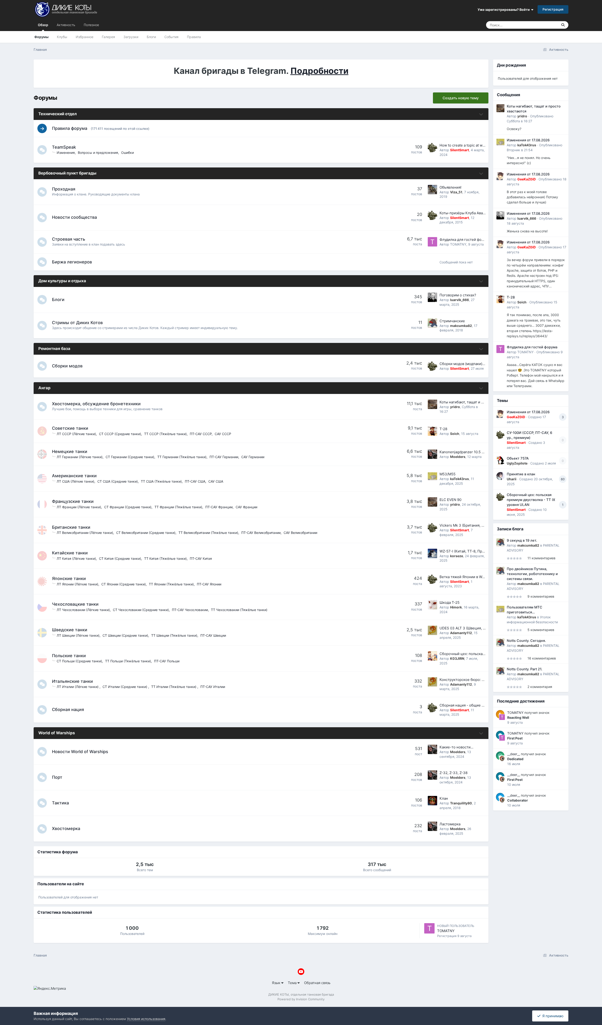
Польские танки (69, 655)
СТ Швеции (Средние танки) (125, 635)
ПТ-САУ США (195, 481)
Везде (547, 25)
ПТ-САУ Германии (224, 457)
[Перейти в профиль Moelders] (432, 454)
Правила (194, 37)
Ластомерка (450, 824)
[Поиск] (563, 25)
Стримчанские (452, 321)
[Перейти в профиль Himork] (432, 604)
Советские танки (70, 428)
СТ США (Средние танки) (117, 481)
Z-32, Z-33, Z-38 (453, 773)
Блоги (151, 37)
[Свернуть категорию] (481, 114)
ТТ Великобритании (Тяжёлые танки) (208, 533)
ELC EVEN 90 (450, 499)
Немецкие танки (69, 451)
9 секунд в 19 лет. (522, 540)
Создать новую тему (461, 98)
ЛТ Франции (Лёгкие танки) (79, 507)
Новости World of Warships (80, 751)
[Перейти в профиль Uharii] (500, 476)
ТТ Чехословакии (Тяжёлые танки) (239, 610)
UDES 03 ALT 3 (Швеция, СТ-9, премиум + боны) (481, 628)
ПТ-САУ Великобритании (261, 533)
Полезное (91, 25)
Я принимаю (551, 1016)
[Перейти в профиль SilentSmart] (432, 147)
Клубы (62, 37)
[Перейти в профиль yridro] (432, 404)
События (171, 37)
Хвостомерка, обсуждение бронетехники (96, 403)
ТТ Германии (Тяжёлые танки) (181, 457)
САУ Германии (252, 457)
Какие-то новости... (456, 747)
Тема (292, 983)
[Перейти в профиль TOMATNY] (432, 241)
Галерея (108, 37)
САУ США (215, 481)
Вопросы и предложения (98, 153)
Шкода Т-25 (449, 602)
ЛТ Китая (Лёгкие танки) (76, 558)
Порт (57, 777)
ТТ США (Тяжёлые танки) (161, 481)
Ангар (44, 387)
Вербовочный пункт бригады (67, 173)
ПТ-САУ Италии (212, 687)
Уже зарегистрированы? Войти (504, 10)
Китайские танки (70, 552)
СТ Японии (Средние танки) (123, 584)
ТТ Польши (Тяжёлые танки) (128, 661)
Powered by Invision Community (301, 999)
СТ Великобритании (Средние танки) (145, 533)
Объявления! (450, 187)
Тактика (60, 802)
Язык (276, 983)
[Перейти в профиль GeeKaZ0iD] (500, 176)
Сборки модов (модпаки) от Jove (468, 364)
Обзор (43, 25)
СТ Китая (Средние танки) (120, 558)
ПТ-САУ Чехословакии (190, 610)
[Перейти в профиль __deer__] (502, 758)
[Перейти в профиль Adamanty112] (432, 630)
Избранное (84, 37)
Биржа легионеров (72, 261)
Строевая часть (68, 239)
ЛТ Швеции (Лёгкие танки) (78, 635)
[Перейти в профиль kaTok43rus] (432, 476)
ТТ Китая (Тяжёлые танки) (165, 558)
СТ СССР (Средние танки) (120, 434)
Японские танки (69, 578)
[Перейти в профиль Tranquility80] (432, 800)
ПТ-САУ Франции (219, 507)
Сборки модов (67, 365)
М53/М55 (447, 474)
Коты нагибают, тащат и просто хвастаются (477, 402)
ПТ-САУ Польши (166, 661)
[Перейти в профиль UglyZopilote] (500, 460)
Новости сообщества (74, 217)
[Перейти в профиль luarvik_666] (432, 297)
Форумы (41, 37)
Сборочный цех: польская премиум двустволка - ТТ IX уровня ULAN (531, 500)
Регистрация (553, 9)
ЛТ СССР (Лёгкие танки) (76, 434)
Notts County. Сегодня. (526, 641)
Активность (66, 25)
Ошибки (127, 153)
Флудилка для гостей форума (465, 239)
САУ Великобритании (300, 533)
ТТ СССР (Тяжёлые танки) (165, 434)
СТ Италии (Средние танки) (125, 687)
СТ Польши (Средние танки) (79, 661)
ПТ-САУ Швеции (213, 635)
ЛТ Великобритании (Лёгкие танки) (85, 533)
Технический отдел (57, 113)
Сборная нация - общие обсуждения (471, 705)
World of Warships (56, 733)
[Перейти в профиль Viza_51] (432, 189)
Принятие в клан (521, 474)
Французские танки (73, 501)
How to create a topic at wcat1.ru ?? (469, 145)
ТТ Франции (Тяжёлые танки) (178, 507)
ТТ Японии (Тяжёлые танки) (171, 584)
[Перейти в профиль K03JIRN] (432, 656)
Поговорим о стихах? (458, 295)
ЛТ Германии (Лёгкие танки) (80, 457)
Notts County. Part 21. (524, 669)
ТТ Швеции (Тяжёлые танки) (174, 635)
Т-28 (443, 429)
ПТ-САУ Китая (201, 558)
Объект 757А (518, 458)
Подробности (319, 71)
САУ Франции (246, 507)
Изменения (66, 153)
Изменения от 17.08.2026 (528, 140)
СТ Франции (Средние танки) (127, 507)
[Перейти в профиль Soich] (432, 431)
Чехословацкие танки (75, 604)
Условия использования (146, 1019)
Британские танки (71, 527)
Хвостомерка (66, 828)
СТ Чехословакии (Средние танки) (141, 610)
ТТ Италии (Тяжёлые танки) (174, 687)
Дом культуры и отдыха (62, 280)
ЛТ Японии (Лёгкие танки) (77, 584)
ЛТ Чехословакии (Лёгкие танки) (83, 610)
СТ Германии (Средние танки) (130, 457)
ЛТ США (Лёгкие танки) (75, 481)
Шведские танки (69, 629)
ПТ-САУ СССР (201, 434)
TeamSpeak (64, 147)
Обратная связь (317, 983)
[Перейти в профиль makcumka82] (432, 323)
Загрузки (130, 37)
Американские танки (74, 475)
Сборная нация (68, 709)
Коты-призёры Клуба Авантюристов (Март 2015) (481, 213)
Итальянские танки (72, 681)
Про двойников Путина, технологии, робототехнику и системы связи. (532, 574)
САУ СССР (223, 434)
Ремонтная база (54, 348)
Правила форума (69, 128)
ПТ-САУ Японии (209, 584)
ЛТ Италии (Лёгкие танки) (78, 687)
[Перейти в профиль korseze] (432, 553)
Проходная (63, 189)
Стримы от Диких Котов (77, 322)
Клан (444, 798)
